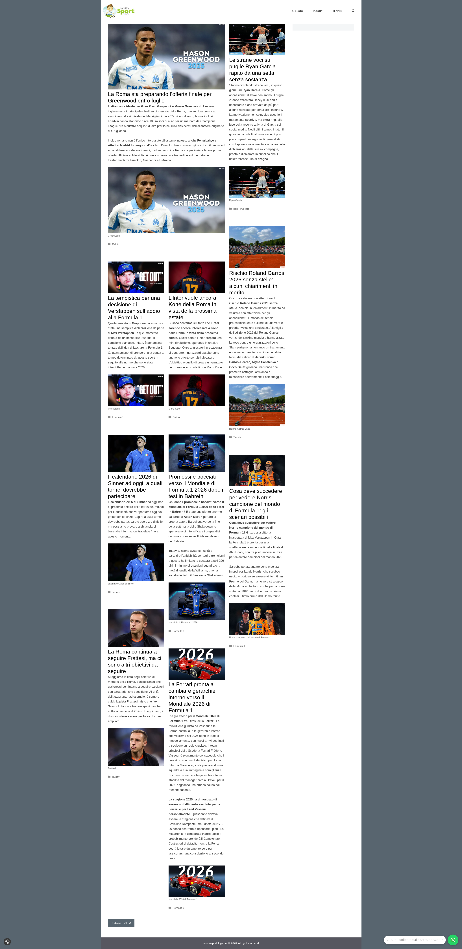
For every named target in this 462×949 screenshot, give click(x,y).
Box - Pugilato (241, 208)
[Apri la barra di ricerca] (353, 11)
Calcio (297, 11)
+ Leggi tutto (121, 922)
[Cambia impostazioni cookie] (7, 941)
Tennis (337, 11)
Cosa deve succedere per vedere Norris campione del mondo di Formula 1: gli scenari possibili (255, 504)
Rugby (318, 11)
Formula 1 (118, 417)
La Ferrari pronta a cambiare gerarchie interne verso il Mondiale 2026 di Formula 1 (192, 697)
